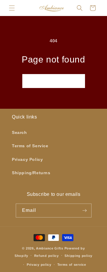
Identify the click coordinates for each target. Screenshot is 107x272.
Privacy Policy (27, 159)
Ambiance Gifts (49, 248)
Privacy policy (39, 264)
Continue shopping (53, 80)
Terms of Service (30, 145)
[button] (11, 8)
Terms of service (71, 264)
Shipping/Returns (31, 172)
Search (19, 132)
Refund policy (46, 255)
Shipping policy (78, 255)
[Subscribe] (84, 210)
